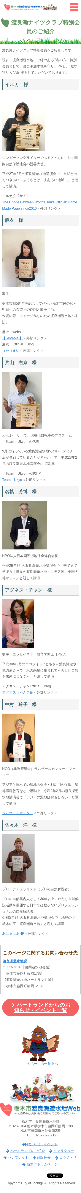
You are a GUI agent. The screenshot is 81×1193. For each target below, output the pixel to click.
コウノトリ (67, 1157)
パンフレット (18, 1157)
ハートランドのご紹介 (27, 1151)
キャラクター (63, 1151)
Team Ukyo (12, 480)
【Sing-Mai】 (12, 338)
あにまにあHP (13, 933)
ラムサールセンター (17, 813)
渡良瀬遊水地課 (15, 961)
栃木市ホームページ (42, 1164)
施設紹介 (44, 1157)
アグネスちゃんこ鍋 (17, 692)
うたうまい (10, 350)
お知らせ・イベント (42, 1144)
